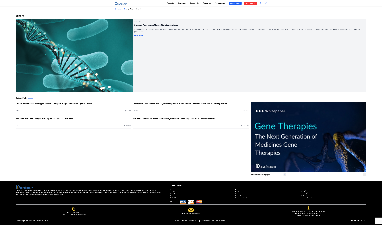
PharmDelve (174, 194)
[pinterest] (361, 220)
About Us (170, 3)
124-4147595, (70, 214)
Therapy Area (220, 3)
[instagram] (364, 220)
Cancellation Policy (218, 220)
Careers (172, 196)
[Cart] (260, 3)
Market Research (306, 196)
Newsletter (239, 194)
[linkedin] (352, 220)
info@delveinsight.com (193, 213)
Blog (125, 9)
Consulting (182, 3)
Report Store (239, 196)
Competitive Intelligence (243, 198)
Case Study (304, 192)
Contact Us (173, 198)
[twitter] (355, 220)
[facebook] (358, 220)
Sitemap (303, 190)
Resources (207, 3)
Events (237, 192)
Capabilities (194, 3)
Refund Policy (205, 220)
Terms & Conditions (180, 220)
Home (119, 9)
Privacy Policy (193, 220)
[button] (365, 175)
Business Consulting (308, 198)
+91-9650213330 (80, 214)
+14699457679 (75, 212)
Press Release (305, 194)
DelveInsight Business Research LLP (29, 221)
